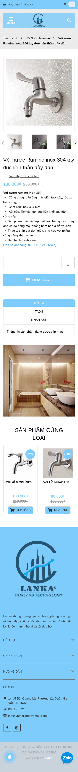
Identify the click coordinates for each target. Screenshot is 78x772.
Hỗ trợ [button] (9, 640)
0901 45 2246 (17, 709)
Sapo (48, 757)
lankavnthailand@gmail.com (27, 715)
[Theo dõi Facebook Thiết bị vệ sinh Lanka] (7, 727)
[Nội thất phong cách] (39, 380)
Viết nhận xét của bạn (24, 176)
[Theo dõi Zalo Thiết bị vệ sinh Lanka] (17, 727)
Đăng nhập (13, 4)
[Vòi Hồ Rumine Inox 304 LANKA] (58, 463)
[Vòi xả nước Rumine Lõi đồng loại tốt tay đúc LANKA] (20, 463)
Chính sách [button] (12, 655)
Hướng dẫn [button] (12, 671)
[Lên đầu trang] (67, 744)
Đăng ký (28, 4)
